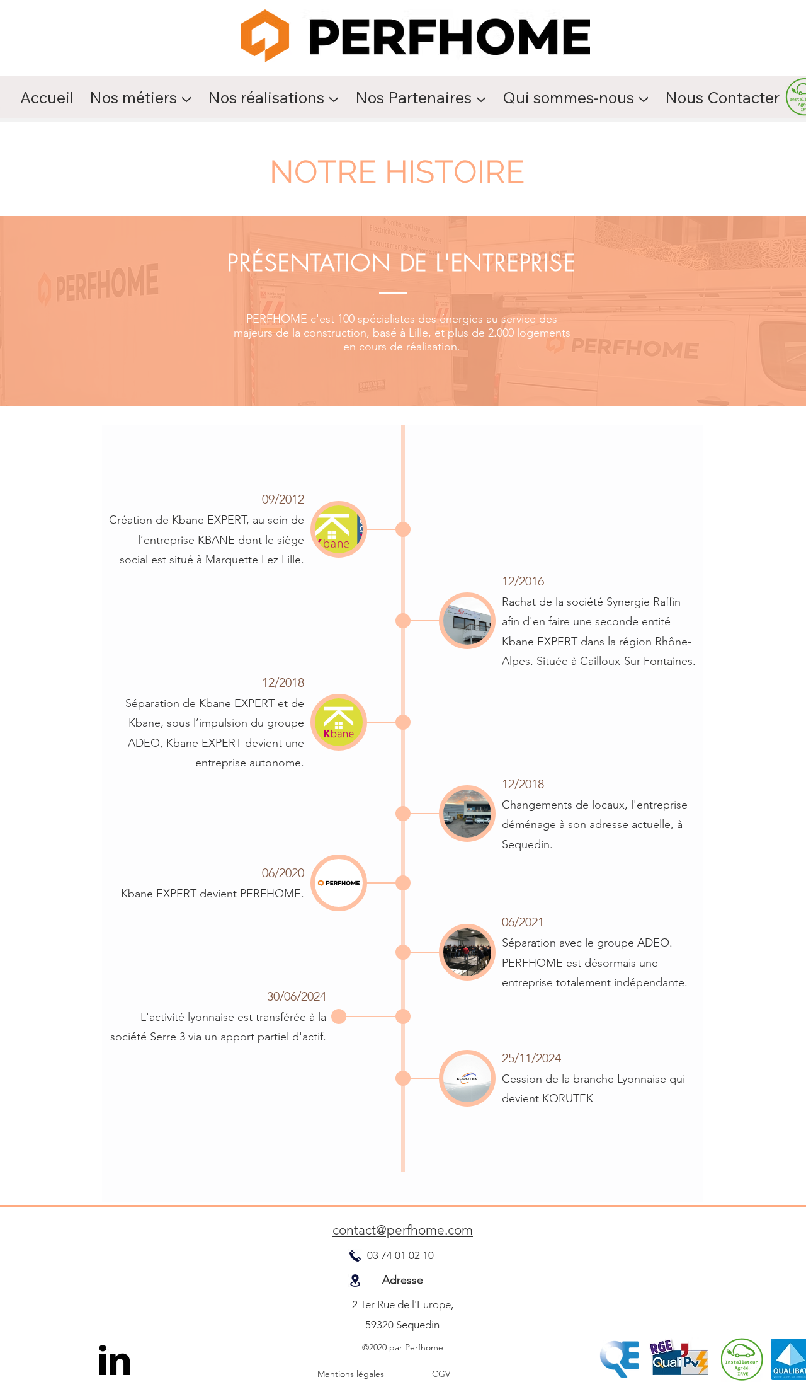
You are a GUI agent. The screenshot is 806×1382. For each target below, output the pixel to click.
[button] (142, 97)
